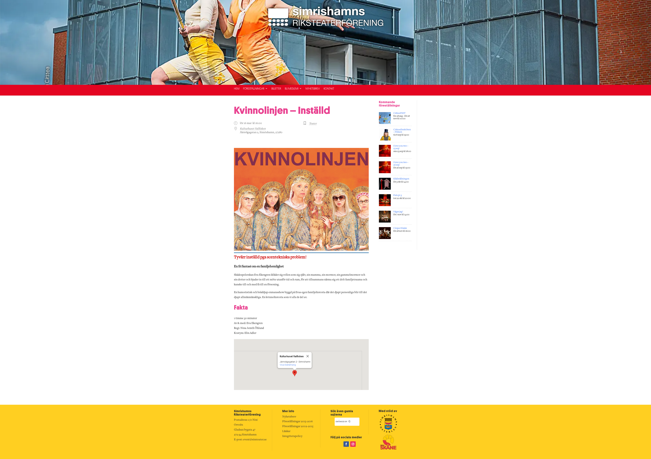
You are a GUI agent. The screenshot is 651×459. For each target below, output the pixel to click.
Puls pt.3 (397, 195)
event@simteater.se (255, 439)
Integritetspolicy (292, 436)
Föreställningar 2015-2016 (297, 421)
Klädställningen (401, 179)
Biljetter (276, 88)
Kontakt (329, 88)
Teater (313, 123)
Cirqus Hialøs (400, 228)
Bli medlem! (291, 88)
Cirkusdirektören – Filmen (402, 131)
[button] (294, 373)
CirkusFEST (399, 113)
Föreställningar (253, 88)
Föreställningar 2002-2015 (297, 426)
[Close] (307, 356)
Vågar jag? (398, 212)
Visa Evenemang (288, 365)
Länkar (286, 431)
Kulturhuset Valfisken (253, 128)
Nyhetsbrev (312, 88)
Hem (236, 88)
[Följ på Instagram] (353, 444)
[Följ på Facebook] (346, 444)
